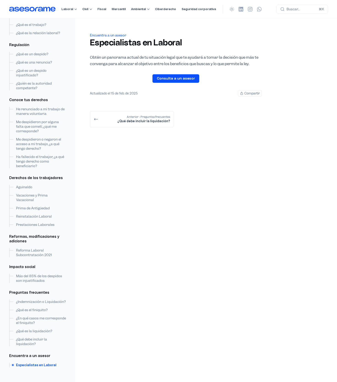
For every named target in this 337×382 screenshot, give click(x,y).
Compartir (252, 93)
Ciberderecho (165, 9)
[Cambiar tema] (232, 9)
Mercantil (119, 9)
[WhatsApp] (259, 9)
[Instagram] (250, 9)
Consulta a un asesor (176, 78)
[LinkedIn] (241, 9)
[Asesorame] (32, 9)
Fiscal (101, 9)
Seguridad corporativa (199, 9)
